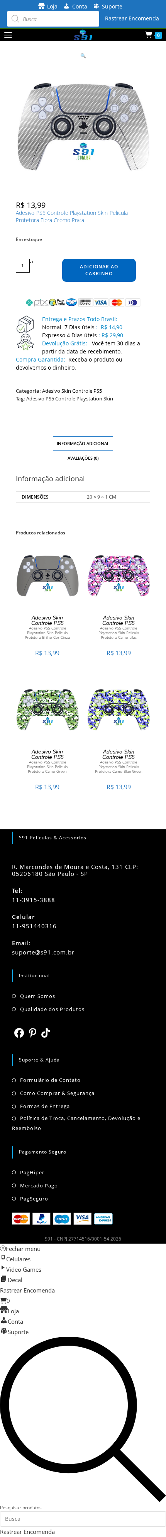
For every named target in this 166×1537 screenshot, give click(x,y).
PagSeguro (34, 1198)
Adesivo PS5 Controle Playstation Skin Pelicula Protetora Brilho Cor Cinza (47, 633)
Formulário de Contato (50, 1080)
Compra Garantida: (40, 359)
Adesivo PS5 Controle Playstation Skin (69, 398)
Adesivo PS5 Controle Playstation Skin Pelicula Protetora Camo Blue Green (118, 767)
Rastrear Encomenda (132, 18)
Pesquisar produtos (21, 1507)
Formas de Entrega (45, 1106)
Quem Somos (37, 996)
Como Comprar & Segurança (57, 1093)
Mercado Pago (39, 1185)
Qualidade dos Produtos (52, 1009)
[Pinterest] (33, 1032)
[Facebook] (19, 1032)
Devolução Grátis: (65, 343)
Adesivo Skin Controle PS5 (72, 390)
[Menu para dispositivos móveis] (8, 34)
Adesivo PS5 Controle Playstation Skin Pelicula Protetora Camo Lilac (118, 633)
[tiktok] (45, 1032)
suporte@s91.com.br (43, 952)
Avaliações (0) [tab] (83, 458)
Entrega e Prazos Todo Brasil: (79, 319)
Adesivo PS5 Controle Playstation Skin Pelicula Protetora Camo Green (47, 767)
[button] (83, 55)
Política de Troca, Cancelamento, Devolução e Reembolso (76, 1123)
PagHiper (32, 1172)
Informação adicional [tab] (83, 443)
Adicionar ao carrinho (99, 270)
